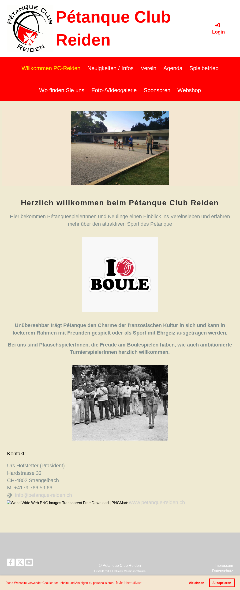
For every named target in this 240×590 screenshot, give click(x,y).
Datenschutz (222, 571)
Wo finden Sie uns (61, 90)
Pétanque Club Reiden (113, 28)
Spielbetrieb (203, 68)
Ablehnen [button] (196, 583)
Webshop (189, 90)
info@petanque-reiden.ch (43, 495)
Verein (148, 68)
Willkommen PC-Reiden (51, 68)
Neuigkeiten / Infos (110, 68)
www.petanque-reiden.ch (157, 502)
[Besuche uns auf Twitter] (20, 563)
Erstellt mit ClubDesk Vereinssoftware (120, 571)
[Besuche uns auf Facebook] (11, 563)
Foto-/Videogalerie (114, 90)
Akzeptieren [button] (221, 583)
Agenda (172, 68)
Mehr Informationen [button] (129, 582)
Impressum (224, 565)
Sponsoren (157, 90)
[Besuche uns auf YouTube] (29, 563)
